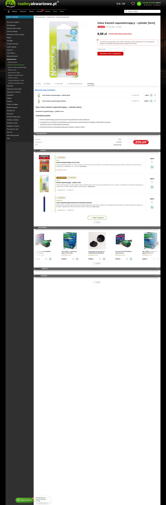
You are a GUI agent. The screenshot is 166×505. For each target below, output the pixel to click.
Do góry (98, 222)
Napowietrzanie (51, 17)
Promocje (40, 11)
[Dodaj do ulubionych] (155, 95)
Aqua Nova (59, 200)
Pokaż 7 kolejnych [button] (98, 217)
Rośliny (55, 11)
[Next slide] (157, 243)
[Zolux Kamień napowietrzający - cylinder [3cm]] (39, 95)
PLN (123, 3)
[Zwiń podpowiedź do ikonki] (49, 497)
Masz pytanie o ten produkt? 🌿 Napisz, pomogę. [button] (41, 499)
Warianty (48, 83)
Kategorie (14, 11)
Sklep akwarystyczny (40, 17)
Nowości (31, 11)
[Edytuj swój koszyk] (139, 4)
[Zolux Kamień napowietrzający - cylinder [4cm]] (64, 49)
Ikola (57, 160)
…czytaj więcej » (82, 166)
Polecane (47, 11)
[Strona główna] (9, 11)
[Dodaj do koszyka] (152, 167)
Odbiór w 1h (71, 190)
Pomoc (62, 11)
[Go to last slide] (37, 243)
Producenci (23, 11)
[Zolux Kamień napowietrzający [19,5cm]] (39, 101)
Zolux (120, 139)
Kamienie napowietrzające (62, 17)
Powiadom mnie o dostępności (110, 53)
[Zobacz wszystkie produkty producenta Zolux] (101, 27)
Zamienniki (59, 83)
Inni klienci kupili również (75, 83)
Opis (39, 83)
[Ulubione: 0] (133, 4)
